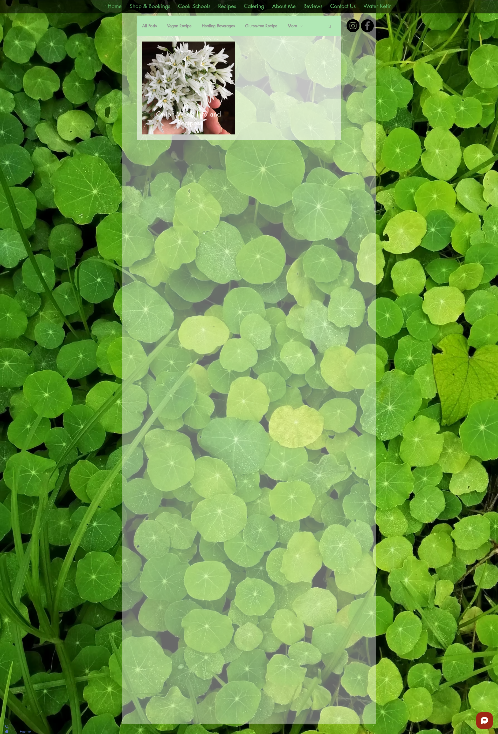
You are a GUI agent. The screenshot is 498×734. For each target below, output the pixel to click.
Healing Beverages (218, 26)
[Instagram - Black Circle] (353, 25)
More (292, 26)
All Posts (149, 26)
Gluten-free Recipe (261, 26)
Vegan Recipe (179, 26)
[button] (329, 26)
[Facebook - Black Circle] (367, 25)
